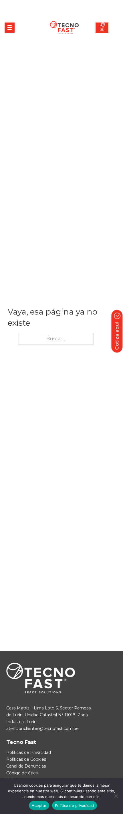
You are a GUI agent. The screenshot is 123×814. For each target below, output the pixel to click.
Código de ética (22, 773)
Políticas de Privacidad (28, 752)
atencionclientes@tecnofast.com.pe (42, 728)
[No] (116, 796)
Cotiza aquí (117, 336)
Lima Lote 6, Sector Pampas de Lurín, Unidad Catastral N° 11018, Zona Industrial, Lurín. (48, 714)
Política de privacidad (74, 805)
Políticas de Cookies (26, 759)
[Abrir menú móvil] (9, 27)
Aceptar (39, 805)
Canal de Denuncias (26, 766)
